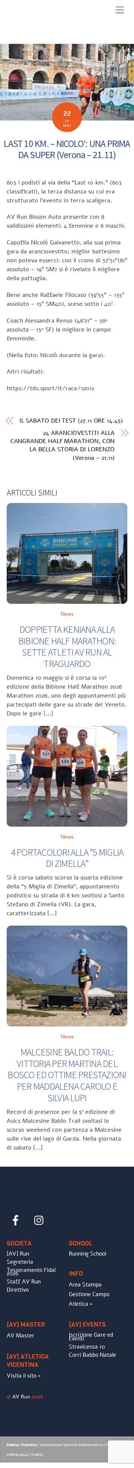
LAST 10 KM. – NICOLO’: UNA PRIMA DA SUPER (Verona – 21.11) (67, 149)
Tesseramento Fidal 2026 (31, 1272)
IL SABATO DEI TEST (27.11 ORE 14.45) (71, 421)
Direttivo (18, 1290)
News (67, 614)
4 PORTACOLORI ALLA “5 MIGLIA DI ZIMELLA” (67, 858)
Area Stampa (85, 1284)
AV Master (20, 1335)
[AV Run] (49, 36)
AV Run (21, 1396)
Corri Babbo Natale (92, 1355)
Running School (87, 1253)
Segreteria (20, 1262)
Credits (37, 1454)
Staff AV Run (24, 1281)
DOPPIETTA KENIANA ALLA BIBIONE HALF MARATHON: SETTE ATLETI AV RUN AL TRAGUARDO (67, 647)
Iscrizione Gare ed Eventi (91, 1336)
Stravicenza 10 (87, 1346)
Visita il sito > (24, 1375)
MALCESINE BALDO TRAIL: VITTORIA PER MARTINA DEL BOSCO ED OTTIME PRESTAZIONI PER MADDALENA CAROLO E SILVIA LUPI (66, 1075)
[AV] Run (18, 1253)
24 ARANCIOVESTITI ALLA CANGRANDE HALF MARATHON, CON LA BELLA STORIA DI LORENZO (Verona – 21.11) (62, 445)
